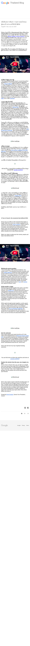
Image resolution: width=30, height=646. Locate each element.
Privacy (23, 425)
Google (19, 425)
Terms (27, 425)
